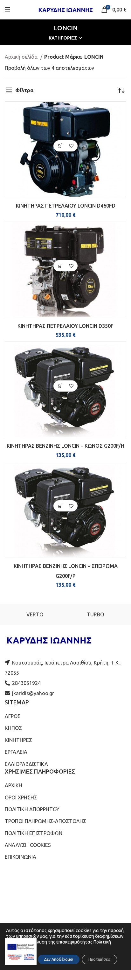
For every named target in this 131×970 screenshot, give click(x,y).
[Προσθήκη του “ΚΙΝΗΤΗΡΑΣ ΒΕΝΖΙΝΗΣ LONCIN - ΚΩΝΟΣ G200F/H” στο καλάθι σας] (60, 386)
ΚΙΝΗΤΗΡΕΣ (18, 740)
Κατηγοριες (63, 38)
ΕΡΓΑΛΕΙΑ (16, 752)
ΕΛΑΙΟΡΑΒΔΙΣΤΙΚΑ (26, 764)
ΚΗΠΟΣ (13, 728)
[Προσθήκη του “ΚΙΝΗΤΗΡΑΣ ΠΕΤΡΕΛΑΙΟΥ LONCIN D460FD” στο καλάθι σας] (60, 145)
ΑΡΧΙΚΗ (13, 785)
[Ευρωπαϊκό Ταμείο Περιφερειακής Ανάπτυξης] (20, 952)
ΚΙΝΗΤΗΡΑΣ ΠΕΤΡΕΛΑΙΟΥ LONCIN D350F (65, 326)
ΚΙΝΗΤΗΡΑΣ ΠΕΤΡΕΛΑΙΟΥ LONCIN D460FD (65, 206)
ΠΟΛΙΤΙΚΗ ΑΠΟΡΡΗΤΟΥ (32, 809)
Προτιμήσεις (99, 959)
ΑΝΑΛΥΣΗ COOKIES (28, 845)
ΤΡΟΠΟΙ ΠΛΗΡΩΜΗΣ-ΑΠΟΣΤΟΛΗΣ (45, 821)
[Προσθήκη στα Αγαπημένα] (71, 145)
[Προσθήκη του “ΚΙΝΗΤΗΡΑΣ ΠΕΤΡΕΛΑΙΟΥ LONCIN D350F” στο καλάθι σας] (60, 265)
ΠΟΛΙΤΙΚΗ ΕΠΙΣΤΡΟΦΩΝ (33, 833)
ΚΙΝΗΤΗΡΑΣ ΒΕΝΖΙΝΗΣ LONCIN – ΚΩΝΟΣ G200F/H (65, 446)
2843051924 (26, 683)
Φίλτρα (24, 90)
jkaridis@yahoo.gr (33, 693)
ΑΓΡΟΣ (13, 716)
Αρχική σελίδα (22, 57)
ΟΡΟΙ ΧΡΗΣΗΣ (21, 797)
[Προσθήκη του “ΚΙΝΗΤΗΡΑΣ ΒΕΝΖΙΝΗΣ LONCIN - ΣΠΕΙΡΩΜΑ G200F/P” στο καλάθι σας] (60, 505)
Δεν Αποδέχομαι (58, 959)
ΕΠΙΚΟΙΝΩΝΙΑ (20, 857)
